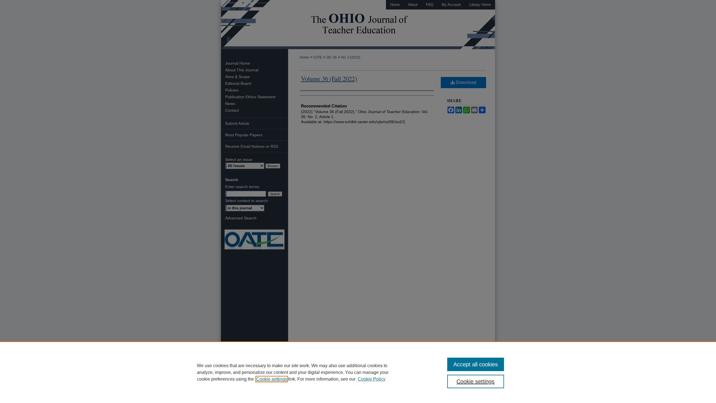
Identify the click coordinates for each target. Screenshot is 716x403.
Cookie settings (271, 379)
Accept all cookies (475, 364)
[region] (358, 372)
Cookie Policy (371, 379)
